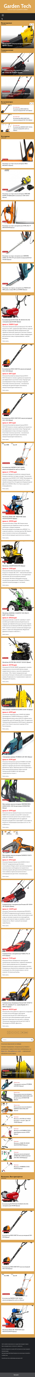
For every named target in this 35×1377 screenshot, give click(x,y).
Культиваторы (16, 107)
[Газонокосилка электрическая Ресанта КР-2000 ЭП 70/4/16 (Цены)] (17, 64)
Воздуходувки (6, 39)
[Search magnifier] (32, 1040)
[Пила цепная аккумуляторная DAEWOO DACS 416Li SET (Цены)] (17, 842)
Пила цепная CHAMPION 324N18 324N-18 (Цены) (17, 709)
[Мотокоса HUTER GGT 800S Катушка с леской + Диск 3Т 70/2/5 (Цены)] (7, 1120)
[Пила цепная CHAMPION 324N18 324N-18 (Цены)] (17, 696)
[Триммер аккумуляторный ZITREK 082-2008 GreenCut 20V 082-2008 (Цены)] (7, 1155)
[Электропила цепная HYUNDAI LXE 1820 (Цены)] (17, 743)
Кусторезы (5, 159)
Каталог (16, 1375)
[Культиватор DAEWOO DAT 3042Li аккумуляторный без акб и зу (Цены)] (6, 128)
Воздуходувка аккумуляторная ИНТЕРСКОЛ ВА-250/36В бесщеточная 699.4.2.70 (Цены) (16, 43)
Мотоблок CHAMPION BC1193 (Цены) (13, 566)
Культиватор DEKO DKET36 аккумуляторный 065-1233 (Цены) (22, 109)
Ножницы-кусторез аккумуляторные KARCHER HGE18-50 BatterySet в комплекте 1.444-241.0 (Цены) (16, 195)
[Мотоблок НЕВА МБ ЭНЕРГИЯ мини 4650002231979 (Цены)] (17, 503)
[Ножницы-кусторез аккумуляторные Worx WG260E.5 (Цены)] (17, 150)
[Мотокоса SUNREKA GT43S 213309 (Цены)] (7, 1167)
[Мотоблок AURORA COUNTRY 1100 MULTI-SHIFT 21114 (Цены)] (17, 600)
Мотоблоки (5, 512)
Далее (25, 1032)
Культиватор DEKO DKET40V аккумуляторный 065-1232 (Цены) (22, 119)
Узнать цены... (5, 341)
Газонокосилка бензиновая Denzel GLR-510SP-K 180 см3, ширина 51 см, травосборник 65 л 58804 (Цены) (17, 1005)
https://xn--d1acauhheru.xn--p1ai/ (11, 1051)
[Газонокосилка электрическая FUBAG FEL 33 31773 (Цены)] (17, 88)
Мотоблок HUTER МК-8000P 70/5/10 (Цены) (16, 662)
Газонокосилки (6, 68)
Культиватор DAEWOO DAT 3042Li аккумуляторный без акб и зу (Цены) (22, 128)
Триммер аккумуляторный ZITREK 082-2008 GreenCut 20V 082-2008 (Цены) (22, 1155)
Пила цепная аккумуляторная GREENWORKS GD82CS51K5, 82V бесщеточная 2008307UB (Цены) (16, 806)
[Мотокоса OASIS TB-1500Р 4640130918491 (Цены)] (7, 1143)
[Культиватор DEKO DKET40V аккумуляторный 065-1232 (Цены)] (6, 118)
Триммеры (16, 1116)
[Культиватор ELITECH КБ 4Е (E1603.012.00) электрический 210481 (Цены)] (17, 306)
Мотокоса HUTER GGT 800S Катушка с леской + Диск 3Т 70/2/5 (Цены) (22, 1120)
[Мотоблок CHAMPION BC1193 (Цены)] (17, 552)
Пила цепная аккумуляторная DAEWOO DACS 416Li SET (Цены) (23, 1108)
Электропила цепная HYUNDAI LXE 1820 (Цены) (17, 757)
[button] (2, 15)
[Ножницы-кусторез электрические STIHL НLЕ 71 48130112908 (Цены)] (17, 212)
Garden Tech (17, 6)
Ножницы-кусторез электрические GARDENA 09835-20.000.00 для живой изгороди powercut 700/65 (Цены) (16, 257)
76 (22, 1032)
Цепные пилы (6, 705)
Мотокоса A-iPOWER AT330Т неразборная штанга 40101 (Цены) (22, 1132)
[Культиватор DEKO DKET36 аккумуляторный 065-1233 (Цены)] (6, 109)
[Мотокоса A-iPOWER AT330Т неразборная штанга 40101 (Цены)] (7, 1131)
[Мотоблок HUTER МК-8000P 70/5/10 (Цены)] (17, 649)
